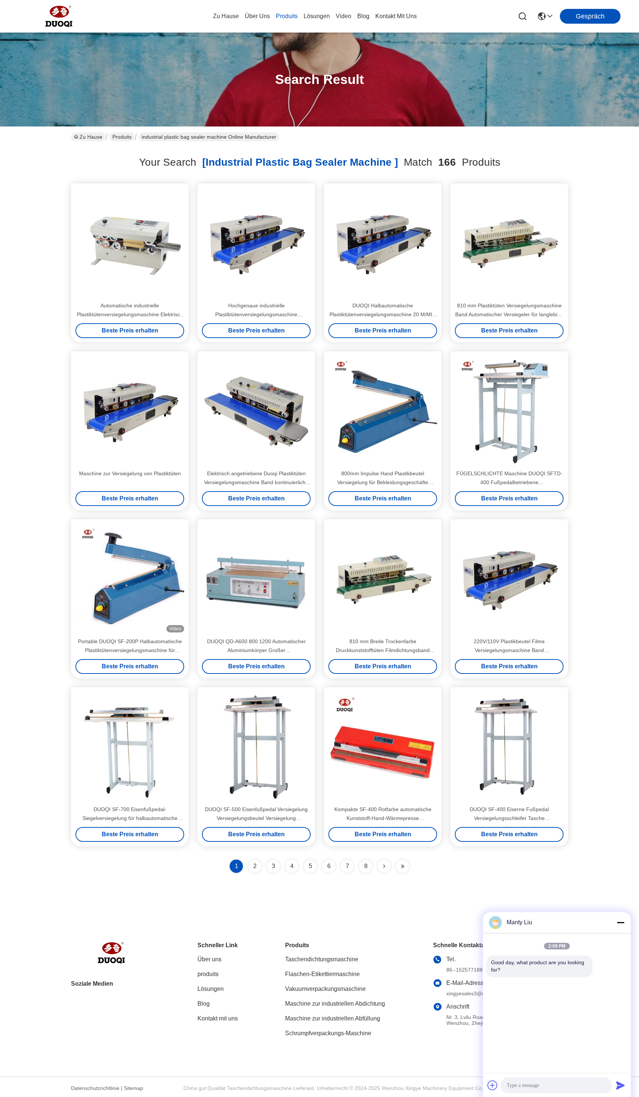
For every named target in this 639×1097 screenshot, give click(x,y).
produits (287, 16)
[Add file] (492, 1085)
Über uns (257, 16)
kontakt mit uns (396, 16)
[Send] (620, 1085)
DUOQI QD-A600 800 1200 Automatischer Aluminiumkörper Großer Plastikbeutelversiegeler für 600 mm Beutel (256, 650)
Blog (203, 1003)
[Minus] (620, 922)
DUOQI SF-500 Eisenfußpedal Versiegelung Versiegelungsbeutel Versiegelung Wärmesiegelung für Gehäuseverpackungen (256, 818)
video (343, 16)
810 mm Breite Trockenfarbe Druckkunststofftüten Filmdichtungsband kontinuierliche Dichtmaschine (383, 650)
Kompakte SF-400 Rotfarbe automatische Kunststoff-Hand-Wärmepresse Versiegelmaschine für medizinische (383, 818)
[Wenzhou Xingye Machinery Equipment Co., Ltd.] (59, 16)
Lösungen (210, 989)
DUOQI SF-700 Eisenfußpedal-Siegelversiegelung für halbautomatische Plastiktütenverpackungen (130, 818)
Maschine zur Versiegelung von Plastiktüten (130, 473)
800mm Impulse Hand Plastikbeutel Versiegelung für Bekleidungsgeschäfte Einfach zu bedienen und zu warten (382, 482)
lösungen (317, 16)
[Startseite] (111, 962)
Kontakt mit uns (217, 1018)
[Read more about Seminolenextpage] (384, 866)
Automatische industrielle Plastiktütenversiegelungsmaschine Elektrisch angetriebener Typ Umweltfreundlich (130, 314)
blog (363, 16)
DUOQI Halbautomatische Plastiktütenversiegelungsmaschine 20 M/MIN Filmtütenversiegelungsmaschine (382, 314)
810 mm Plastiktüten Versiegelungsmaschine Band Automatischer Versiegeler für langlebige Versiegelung (509, 314)
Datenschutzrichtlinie (95, 1088)
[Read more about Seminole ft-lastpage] (402, 866)
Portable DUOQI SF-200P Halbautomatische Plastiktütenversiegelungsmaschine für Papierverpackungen (130, 650)
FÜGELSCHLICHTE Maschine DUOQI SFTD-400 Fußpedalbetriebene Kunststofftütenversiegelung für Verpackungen (509, 482)
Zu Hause (226, 16)
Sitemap (133, 1088)
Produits (122, 137)
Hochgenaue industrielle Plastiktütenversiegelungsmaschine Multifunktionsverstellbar (256, 314)
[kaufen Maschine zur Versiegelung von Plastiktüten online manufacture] (129, 410)
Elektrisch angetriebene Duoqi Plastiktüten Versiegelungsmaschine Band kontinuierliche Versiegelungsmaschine (256, 482)
